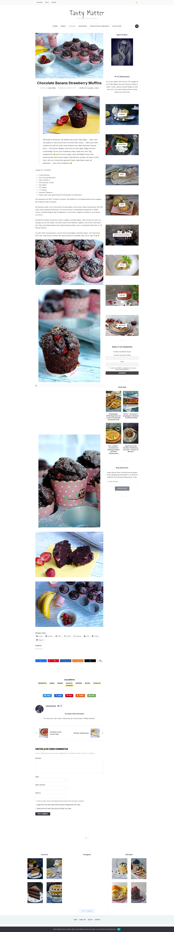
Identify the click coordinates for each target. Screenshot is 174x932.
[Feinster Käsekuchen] (95, 733)
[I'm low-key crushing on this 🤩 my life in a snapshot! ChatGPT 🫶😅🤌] (87, 876)
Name (37, 777)
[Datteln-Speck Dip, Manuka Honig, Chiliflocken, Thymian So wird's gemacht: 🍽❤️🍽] (99, 889)
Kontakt (53, 2)
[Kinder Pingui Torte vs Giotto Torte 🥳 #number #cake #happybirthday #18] (74, 901)
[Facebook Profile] (58, 706)
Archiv (47, 2)
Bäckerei (83, 26)
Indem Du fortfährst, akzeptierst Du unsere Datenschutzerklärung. (123, 368)
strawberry (69, 685)
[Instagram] (61, 706)
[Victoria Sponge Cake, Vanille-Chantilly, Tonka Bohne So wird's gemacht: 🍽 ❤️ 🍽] (99, 901)
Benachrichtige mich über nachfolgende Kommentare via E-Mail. (59, 805)
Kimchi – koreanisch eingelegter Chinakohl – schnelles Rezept (131, 416)
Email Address (40, 785)
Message (38, 758)
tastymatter (52, 88)
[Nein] (172, 929)
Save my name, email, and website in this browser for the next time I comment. (60, 801)
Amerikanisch (42, 683)
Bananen (60, 683)
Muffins (87, 683)
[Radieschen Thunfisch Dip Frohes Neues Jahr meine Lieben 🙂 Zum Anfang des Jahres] (99, 876)
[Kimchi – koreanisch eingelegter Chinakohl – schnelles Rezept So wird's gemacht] (87, 864)
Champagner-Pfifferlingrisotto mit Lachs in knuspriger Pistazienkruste (113, 416)
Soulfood (116, 26)
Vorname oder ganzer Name (122, 355)
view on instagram (87, 911)
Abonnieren (122, 488)
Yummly (81, 695)
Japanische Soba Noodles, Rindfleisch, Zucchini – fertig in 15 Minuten (130, 448)
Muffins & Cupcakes (86, 88)
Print (93, 695)
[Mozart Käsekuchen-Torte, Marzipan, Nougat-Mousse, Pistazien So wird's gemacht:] (87, 901)
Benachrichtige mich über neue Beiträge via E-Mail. (54, 808)
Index (63, 26)
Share (60, 695)
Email (122, 361)
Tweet (48, 695)
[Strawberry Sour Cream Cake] (43, 733)
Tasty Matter (87, 12)
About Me (39, 2)
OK (119, 929)
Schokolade (97, 683)
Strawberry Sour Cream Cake (56, 733)
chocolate (69, 683)
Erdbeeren (79, 683)
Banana (52, 683)
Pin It (70, 695)
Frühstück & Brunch (99, 26)
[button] (69, 55)
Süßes (72, 26)
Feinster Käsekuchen (81, 733)
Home (55, 26)
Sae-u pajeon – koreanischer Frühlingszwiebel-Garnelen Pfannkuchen (113, 449)
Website (38, 793)
